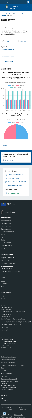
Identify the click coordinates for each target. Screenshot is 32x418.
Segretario (4, 248)
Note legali (4, 376)
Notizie (3, 281)
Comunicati (4, 284)
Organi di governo (6, 229)
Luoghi (3, 296)
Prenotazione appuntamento (9, 387)
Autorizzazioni (5, 260)
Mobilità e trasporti (6, 269)
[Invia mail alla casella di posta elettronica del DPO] (9, 340)
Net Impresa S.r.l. (18, 415)
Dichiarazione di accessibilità (9, 379)
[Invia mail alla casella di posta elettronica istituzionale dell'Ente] (15, 319)
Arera (2, 368)
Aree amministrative (7, 221)
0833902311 (10, 314)
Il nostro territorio (18, 14)
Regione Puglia (6, 2)
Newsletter (4, 401)
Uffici (2, 237)
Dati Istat (3, 15)
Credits (10, 409)
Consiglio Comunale (6, 245)
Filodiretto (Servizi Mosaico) (8, 357)
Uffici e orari (4, 327)
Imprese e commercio (7, 266)
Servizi (20, 407)
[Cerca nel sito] (26, 7)
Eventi (3, 298)
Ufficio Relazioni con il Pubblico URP (11, 324)
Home (2, 14)
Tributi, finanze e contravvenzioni (10, 271)
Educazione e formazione (8, 263)
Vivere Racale (9, 14)
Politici (3, 234)
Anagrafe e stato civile (7, 258)
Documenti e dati (6, 223)
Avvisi (2, 286)
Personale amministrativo (8, 232)
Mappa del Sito (23, 409)
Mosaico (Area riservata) (8, 360)
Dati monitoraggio (6, 407)
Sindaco (3, 240)
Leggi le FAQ (4, 383)
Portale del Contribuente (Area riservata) (12, 365)
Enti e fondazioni (5, 226)
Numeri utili (4, 330)
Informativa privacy (6, 373)
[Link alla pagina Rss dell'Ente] (2, 398)
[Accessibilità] (4, 413)
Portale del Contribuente (8, 362)
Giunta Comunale (6, 243)
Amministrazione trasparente (9, 381)
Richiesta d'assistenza (7, 390)
